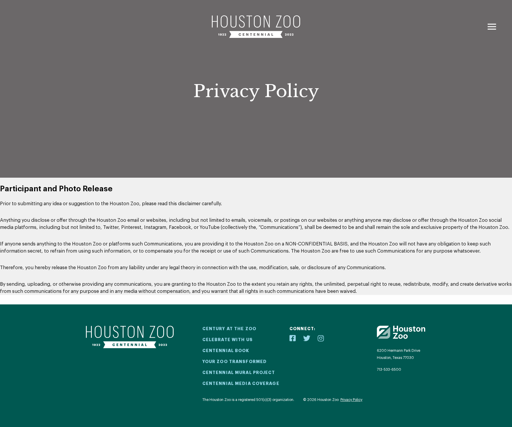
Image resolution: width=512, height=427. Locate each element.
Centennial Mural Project (238, 372)
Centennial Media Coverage (240, 383)
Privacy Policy (351, 400)
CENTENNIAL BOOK (225, 351)
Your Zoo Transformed (234, 361)
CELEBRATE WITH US (227, 340)
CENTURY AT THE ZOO (229, 329)
